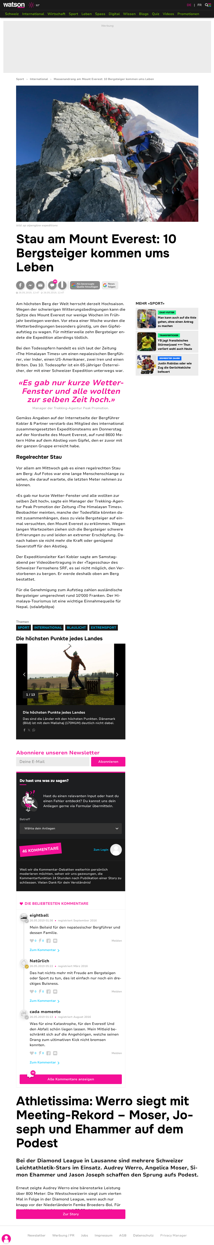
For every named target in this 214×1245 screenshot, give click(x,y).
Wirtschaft (56, 14)
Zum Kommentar (43, 950)
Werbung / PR (63, 1235)
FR (199, 5)
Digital (114, 14)
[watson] (14, 5)
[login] (6, 1238)
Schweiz (12, 14)
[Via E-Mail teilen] (40, 285)
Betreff (25, 819)
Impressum (103, 1235)
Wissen (129, 14)
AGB (122, 1235)
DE (189, 5)
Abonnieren (108, 761)
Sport (73, 14)
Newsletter (37, 1235)
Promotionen (188, 14)
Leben (87, 14)
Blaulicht (76, 628)
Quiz (155, 14)
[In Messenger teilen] (30, 285)
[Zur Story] (107, 1156)
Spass (100, 14)
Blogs (144, 14)
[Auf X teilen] (29, 730)
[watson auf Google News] (110, 285)
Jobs (84, 1235)
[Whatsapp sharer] (33, 730)
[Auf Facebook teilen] (20, 285)
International (33, 14)
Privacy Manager (173, 1235)
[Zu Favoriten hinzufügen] (62, 285)
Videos (168, 14)
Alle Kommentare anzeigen (70, 1079)
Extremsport (103, 628)
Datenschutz (143, 1235)
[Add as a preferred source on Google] (85, 285)
